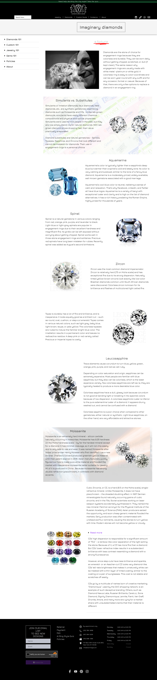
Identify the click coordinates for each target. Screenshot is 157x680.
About (9, 66)
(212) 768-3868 (88, 630)
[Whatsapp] (145, 17)
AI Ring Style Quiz (65, 636)
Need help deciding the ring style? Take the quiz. (79, 1)
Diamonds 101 (13, 39)
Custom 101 (12, 45)
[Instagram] (87, 671)
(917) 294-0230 (88, 634)
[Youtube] (75, 671)
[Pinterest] (81, 671)
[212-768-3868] (141, 17)
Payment (61, 630)
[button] (21, 39)
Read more (96, 532)
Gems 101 (11, 55)
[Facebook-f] (69, 671)
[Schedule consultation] (137, 17)
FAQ (58, 633)
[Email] (150, 17)
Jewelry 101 (12, 50)
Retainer (61, 627)
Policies (10, 61)
